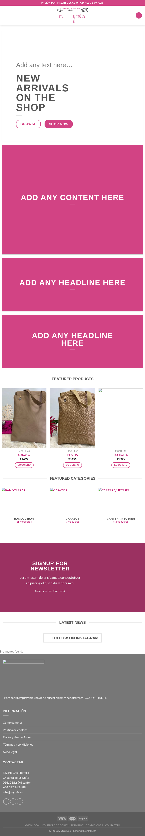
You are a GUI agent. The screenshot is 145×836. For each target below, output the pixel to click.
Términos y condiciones (18, 744)
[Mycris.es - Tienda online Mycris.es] (73, 15)
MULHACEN (121, 455)
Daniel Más (89, 830)
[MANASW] (24, 418)
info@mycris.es (13, 792)
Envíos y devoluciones (17, 737)
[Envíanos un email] (20, 801)
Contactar (112, 825)
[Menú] (5, 15)
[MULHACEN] (121, 418)
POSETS (72, 455)
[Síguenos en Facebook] (6, 801)
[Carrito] (139, 15)
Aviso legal (10, 752)
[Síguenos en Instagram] (13, 801)
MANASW (24, 455)
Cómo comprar (12, 722)
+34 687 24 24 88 (14, 787)
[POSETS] (72, 418)
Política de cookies (15, 730)
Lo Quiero (24, 465)
